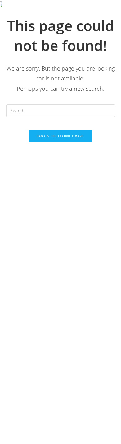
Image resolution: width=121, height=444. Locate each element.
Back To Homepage (60, 136)
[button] (105, 8)
